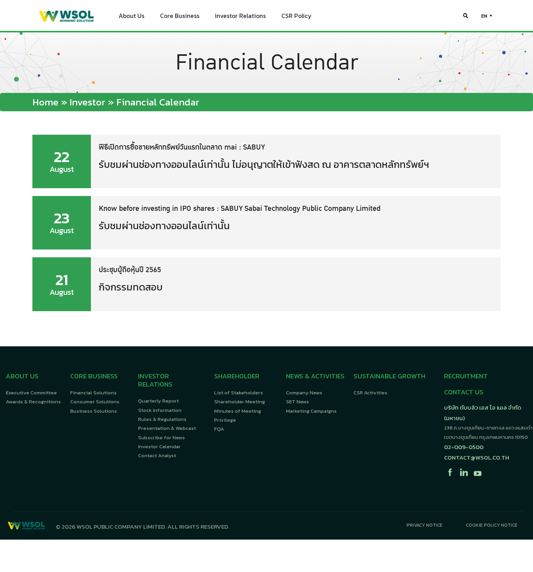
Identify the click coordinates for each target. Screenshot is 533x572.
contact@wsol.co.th (476, 457)
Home (45, 101)
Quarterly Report (158, 400)
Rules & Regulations (162, 419)
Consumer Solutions (94, 401)
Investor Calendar (159, 446)
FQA (219, 429)
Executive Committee (31, 392)
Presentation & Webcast (167, 428)
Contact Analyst (157, 455)
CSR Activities (370, 392)
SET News (297, 401)
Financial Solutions (93, 392)
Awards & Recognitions (33, 401)
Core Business (179, 15)
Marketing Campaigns (311, 411)
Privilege (225, 420)
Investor (87, 101)
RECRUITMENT (466, 376)
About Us (131, 15)
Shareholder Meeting (239, 401)
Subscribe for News (161, 437)
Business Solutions (93, 411)
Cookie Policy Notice (491, 525)
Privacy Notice (424, 525)
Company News (304, 392)
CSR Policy (296, 15)
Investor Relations (240, 15)
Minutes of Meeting (237, 411)
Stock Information (159, 410)
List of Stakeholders (238, 392)
